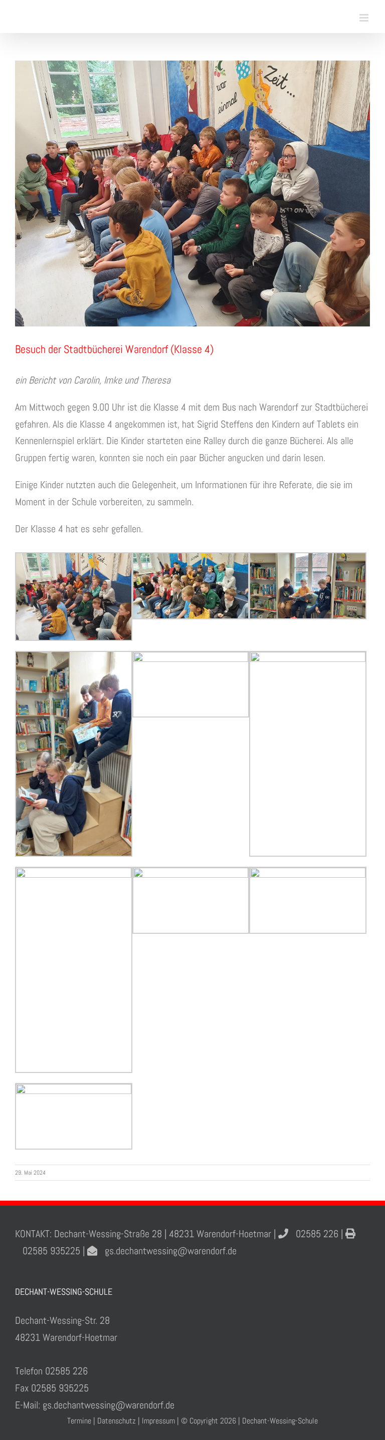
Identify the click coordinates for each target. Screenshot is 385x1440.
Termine (79, 1420)
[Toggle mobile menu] (364, 18)
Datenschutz (116, 1420)
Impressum (158, 1420)
